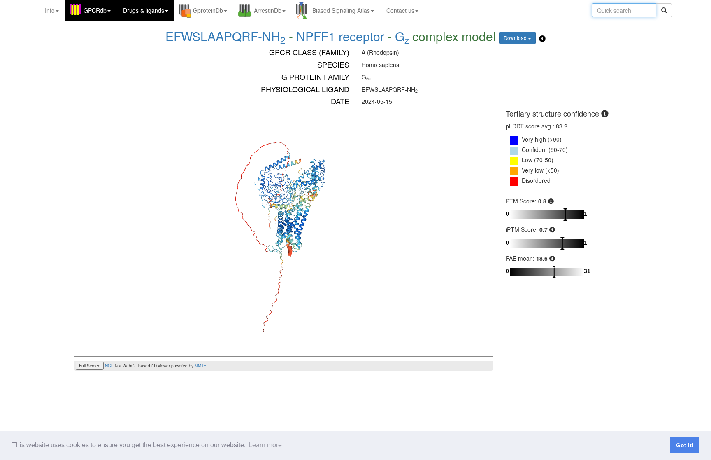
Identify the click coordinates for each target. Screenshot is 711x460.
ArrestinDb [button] (267, 10)
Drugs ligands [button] (143, 10)
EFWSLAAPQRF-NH (225, 36)
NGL (109, 366)
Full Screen (89, 366)
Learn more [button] (265, 444)
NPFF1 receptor (340, 36)
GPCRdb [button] (95, 10)
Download (516, 37)
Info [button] (50, 10)
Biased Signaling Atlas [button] (341, 10)
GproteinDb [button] (208, 10)
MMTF (200, 366)
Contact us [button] (400, 10)
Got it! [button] (685, 445)
